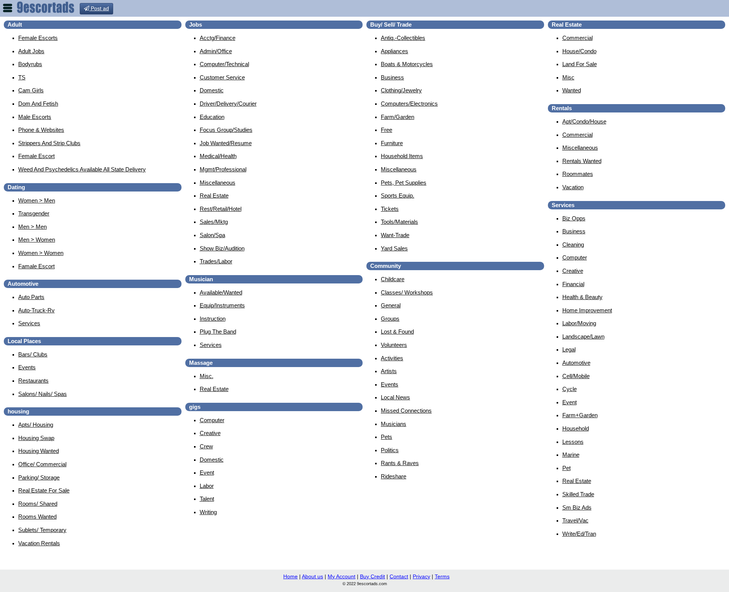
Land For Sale (579, 64)
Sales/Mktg (214, 221)
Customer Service (222, 77)
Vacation (573, 187)
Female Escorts (38, 38)
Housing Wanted (38, 451)
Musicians (393, 424)
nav (7, 8)
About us (312, 576)
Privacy (421, 576)
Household (575, 428)
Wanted (571, 90)
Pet (566, 468)
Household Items (402, 156)
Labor (207, 486)
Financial (573, 284)
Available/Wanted (221, 292)
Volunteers (394, 345)
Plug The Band (218, 331)
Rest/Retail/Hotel (220, 209)
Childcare (392, 279)
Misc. (206, 376)
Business (392, 77)
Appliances (394, 51)
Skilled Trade (578, 494)
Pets (386, 437)
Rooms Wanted (37, 516)
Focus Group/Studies (226, 130)
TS (21, 77)
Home (290, 576)
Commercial (577, 38)
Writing (208, 512)
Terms (442, 576)
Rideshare (393, 476)
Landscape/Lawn (583, 336)
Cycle (569, 389)
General (391, 305)
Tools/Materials (399, 221)
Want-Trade (395, 235)
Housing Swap (36, 438)
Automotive (576, 362)
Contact (399, 576)
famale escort (36, 266)
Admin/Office (216, 51)
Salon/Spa (212, 235)
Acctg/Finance (217, 38)
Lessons (573, 441)
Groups (390, 318)
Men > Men (32, 226)
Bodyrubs (30, 64)
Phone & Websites (41, 130)
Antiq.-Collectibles (403, 38)
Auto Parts (31, 297)
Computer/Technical (224, 64)
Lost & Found (397, 331)
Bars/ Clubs (32, 354)
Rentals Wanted (581, 161)
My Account (341, 576)
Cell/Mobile (576, 376)
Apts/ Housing (35, 424)
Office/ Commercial (42, 464)
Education (212, 117)
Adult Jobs (31, 51)
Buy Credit (372, 576)
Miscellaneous (217, 182)
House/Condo (579, 51)
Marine (570, 454)
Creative (210, 433)
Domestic (212, 90)
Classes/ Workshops (407, 292)
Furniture (392, 143)
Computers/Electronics (409, 103)
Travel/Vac (575, 520)
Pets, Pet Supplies (403, 182)
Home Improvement (587, 310)
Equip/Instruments (222, 305)
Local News (395, 397)
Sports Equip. (397, 195)
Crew (206, 446)
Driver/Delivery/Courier (228, 103)
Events (27, 367)
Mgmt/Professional (223, 169)
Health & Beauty (582, 297)
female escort (36, 156)
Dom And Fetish (38, 103)
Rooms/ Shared (37, 503)
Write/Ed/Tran (579, 533)
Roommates (577, 174)
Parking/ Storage (39, 477)
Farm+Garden (580, 415)
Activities (392, 358)
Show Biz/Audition (222, 248)
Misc (568, 77)
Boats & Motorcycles (407, 64)
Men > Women (36, 239)
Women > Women (40, 253)
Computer (212, 420)
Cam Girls (31, 90)
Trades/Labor (216, 261)
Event (207, 472)
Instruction (213, 318)
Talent (207, 498)
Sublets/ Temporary (42, 530)
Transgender (33, 213)
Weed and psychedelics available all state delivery (82, 169)
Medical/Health (218, 156)
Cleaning (573, 244)
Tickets (390, 209)
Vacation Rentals (39, 543)
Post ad (99, 8)
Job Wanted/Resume (226, 143)
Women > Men (36, 200)
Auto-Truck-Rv (36, 310)
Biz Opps (573, 218)
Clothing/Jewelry (401, 90)
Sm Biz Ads (577, 507)
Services (29, 323)
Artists (389, 371)
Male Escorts (34, 117)
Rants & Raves (400, 463)
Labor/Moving (579, 323)
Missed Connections (406, 410)
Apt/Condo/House (584, 121)
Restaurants (33, 380)
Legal (569, 349)
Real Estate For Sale (43, 490)
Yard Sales (394, 248)
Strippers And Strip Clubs (49, 143)
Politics (390, 450)
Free (386, 130)
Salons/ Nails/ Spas (42, 394)
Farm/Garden (397, 117)
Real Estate (214, 195)
